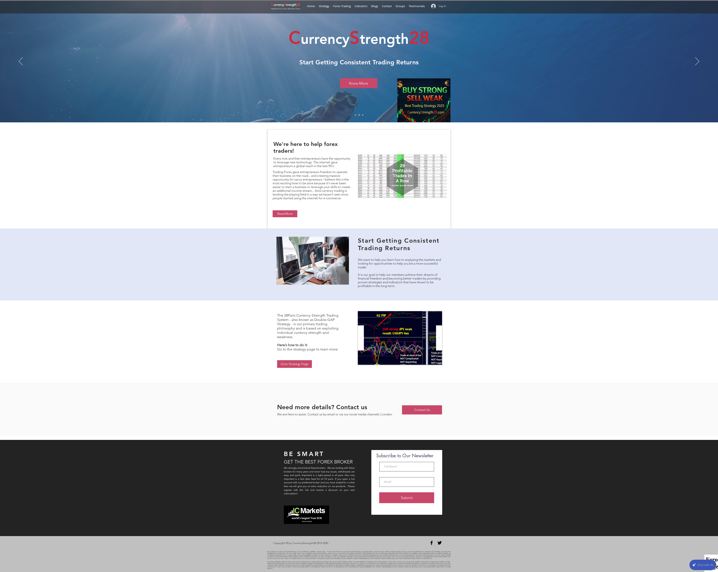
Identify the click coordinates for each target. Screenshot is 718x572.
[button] (400, 338)
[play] (433, 314)
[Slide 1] (356, 115)
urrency (279, 5)
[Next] (697, 61)
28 (298, 4)
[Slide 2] (362, 114)
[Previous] (21, 61)
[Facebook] (431, 543)
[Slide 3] (359, 114)
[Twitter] (439, 543)
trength (291, 5)
